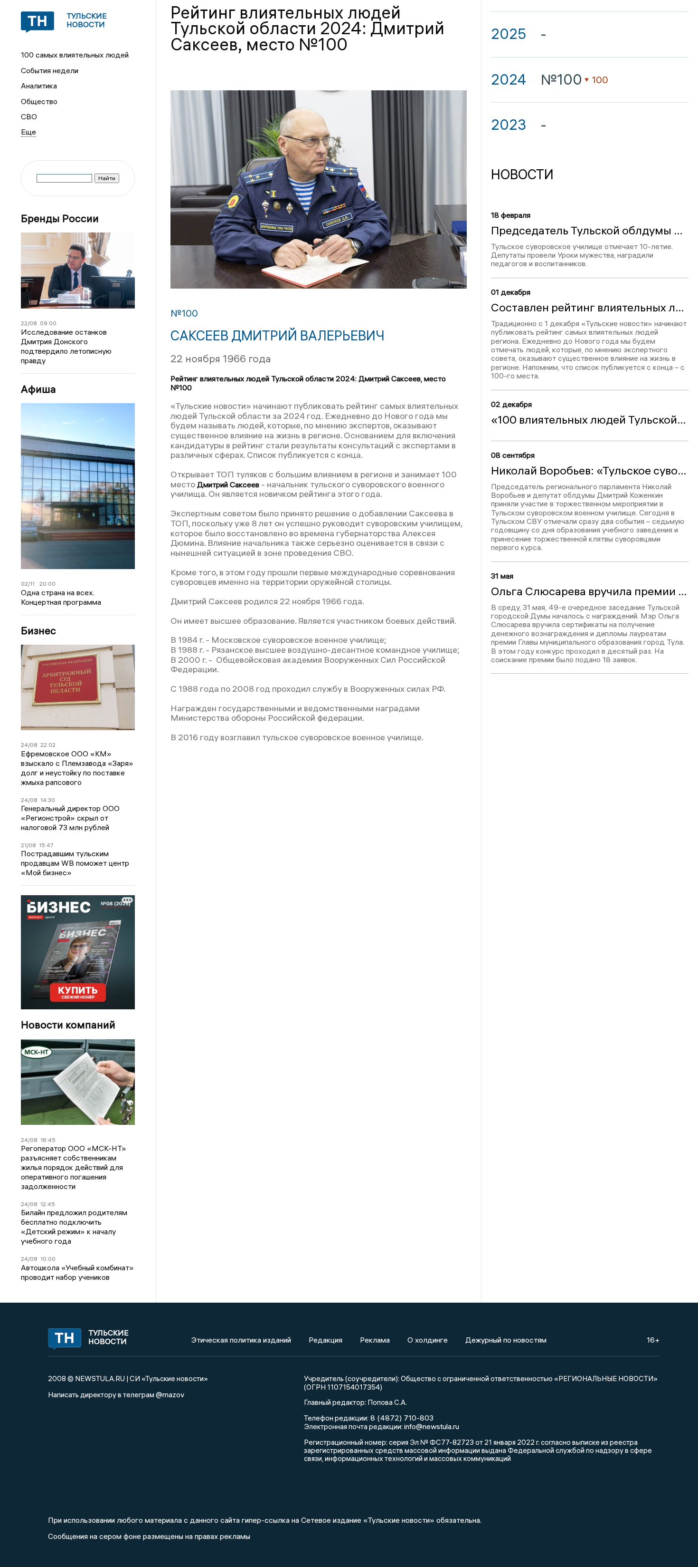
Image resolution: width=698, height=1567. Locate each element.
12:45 (47, 1204)
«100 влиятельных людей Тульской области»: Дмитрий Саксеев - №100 (590, 419)
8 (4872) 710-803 (401, 1417)
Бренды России (60, 218)
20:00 (47, 583)
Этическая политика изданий (241, 1340)
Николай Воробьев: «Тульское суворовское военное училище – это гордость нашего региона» (590, 470)
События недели (49, 70)
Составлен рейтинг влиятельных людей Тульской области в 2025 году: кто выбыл (590, 307)
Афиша (38, 389)
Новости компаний (68, 1025)
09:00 (48, 323)
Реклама (375, 1340)
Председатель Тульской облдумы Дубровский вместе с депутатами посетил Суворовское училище (590, 230)
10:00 (48, 1258)
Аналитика (39, 85)
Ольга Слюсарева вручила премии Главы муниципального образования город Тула (590, 591)
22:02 (48, 744)
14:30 (47, 799)
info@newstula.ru (431, 1426)
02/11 (28, 583)
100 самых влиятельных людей (75, 54)
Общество (39, 101)
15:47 (46, 845)
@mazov (170, 1394)
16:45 (48, 1139)
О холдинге (427, 1340)
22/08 (29, 323)
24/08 (29, 744)
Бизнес (38, 631)
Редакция (325, 1340)
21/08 (28, 845)
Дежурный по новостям (506, 1340)
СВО (29, 116)
